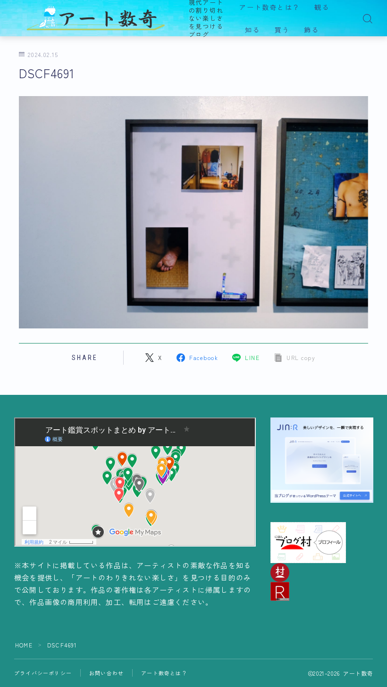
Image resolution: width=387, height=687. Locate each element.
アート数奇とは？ (269, 7)
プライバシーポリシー (43, 673)
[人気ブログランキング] (321, 591)
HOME (24, 645)
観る (321, 7)
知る (252, 30)
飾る (311, 30)
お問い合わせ (106, 673)
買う (282, 30)
